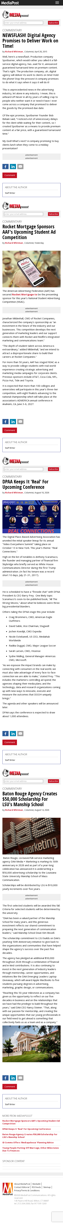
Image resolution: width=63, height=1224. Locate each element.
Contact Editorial (21, 1187)
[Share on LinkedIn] (13, 166)
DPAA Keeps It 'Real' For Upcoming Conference (26, 1129)
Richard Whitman (14, 51)
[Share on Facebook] (5, 166)
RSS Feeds (36, 1187)
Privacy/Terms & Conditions (27, 1190)
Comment (10, 175)
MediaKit (36, 1184)
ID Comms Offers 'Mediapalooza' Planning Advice (28, 1142)
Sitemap (47, 1187)
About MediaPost (22, 1184)
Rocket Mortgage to (24, 294)
